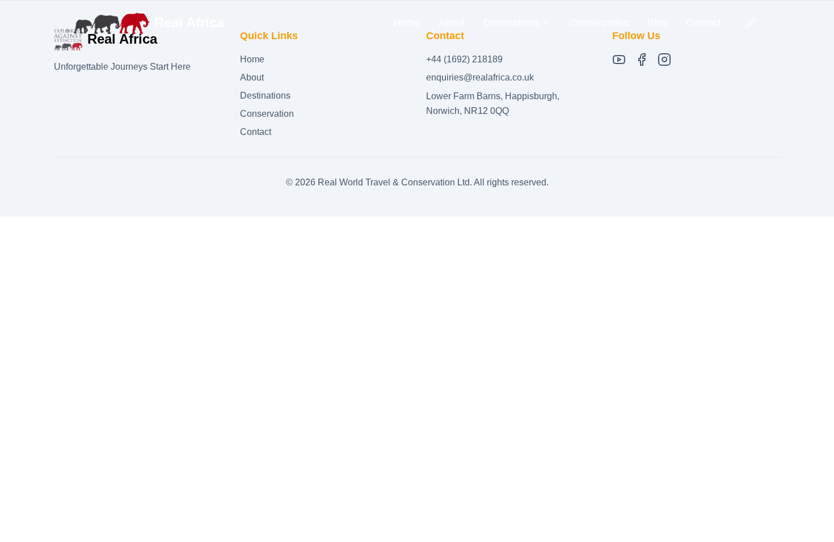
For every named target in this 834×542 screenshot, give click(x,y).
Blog (657, 22)
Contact (703, 22)
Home (406, 22)
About (452, 22)
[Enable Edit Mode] (750, 22)
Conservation (599, 22)
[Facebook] (641, 59)
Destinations (265, 95)
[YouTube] (619, 59)
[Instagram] (664, 59)
